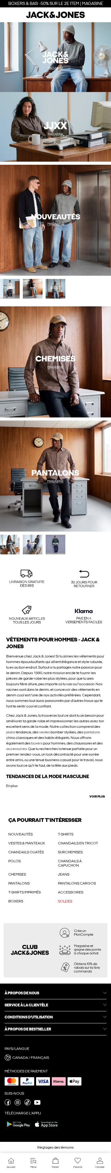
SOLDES (65, 901)
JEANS (63, 874)
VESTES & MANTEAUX (26, 843)
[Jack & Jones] (55, 17)
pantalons (92, 732)
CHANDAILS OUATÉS (26, 852)
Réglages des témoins (55, 1147)
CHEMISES (17, 874)
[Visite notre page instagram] (17, 1104)
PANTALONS (19, 883)
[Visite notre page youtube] (37, 1104)
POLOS (14, 861)
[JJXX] (83, 92)
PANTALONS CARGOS (77, 883)
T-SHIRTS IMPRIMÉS (24, 892)
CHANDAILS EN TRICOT (78, 843)
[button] (27, 579)
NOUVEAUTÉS (20, 834)
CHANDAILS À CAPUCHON (70, 863)
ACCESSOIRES (70, 892)
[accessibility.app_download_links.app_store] (46, 1128)
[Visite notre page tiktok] (27, 1104)
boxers (37, 743)
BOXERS (15, 901)
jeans (10, 732)
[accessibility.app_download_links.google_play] (18, 1128)
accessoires (16, 749)
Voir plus (97, 796)
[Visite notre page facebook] (8, 1104)
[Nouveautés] (28, 92)
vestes (44, 732)
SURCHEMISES (70, 852)
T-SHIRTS (65, 834)
